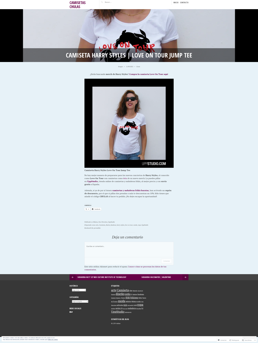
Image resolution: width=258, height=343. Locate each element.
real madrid (130, 305)
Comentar (166, 261)
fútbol (140, 298)
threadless (138, 308)
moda (135, 225)
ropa (139, 225)
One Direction (102, 222)
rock (135, 305)
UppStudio (92, 181)
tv (142, 308)
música (128, 301)
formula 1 (118, 298)
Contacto (184, 2)
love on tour (129, 225)
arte (97, 225)
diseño (108, 225)
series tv (119, 308)
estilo (128, 294)
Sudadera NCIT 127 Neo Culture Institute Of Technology (102, 277)
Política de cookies (53, 339)
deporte (135, 291)
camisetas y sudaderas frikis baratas (130, 190)
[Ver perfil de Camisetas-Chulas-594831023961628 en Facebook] (70, 312)
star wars (125, 308)
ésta (125, 178)
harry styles (120, 225)
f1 (131, 294)
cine (130, 290)
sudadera (132, 308)
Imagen (120, 67)
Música (95, 222)
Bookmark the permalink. (92, 228)
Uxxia (138, 67)
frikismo (134, 297)
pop (125, 305)
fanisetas (113, 298)
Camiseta (102, 225)
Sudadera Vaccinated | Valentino (156, 277)
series (113, 308)
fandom (135, 294)
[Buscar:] (113, 2)
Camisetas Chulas (78, 4)
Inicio (175, 2)
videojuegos (128, 312)
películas (120, 305)
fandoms (113, 225)
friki (128, 297)
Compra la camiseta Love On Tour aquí (148, 74)
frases (123, 298)
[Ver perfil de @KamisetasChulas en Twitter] (72, 312)
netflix (139, 301)
